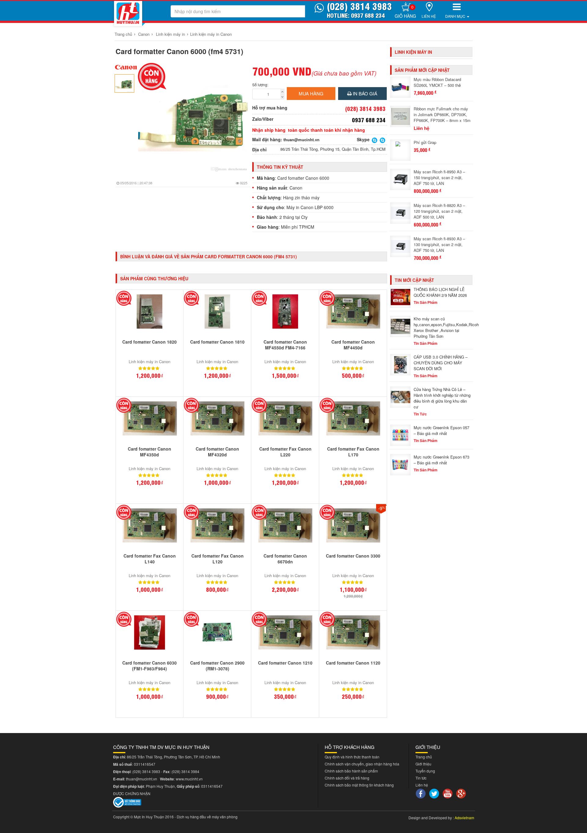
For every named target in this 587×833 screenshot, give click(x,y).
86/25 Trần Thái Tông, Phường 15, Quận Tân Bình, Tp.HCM (333, 149)
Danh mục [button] (455, 16)
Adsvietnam (464, 817)
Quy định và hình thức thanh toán (352, 756)
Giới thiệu (423, 763)
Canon (144, 34)
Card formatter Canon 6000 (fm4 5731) (179, 51)
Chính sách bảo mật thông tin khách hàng (359, 784)
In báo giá (364, 93)
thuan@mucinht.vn (301, 139)
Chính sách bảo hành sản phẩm (351, 770)
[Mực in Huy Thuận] (128, 13)
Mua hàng (311, 93)
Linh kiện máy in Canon (211, 34)
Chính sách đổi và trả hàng (347, 777)
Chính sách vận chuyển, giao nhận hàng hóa (362, 763)
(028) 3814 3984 (185, 771)
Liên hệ (429, 16)
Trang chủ (123, 34)
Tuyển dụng (425, 770)
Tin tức (420, 777)
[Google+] (462, 792)
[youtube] (448, 792)
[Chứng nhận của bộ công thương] (127, 801)
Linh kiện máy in (170, 34)
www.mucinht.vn (189, 778)
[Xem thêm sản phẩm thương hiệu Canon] (126, 67)
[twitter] (435, 792)
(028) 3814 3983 (146, 771)
